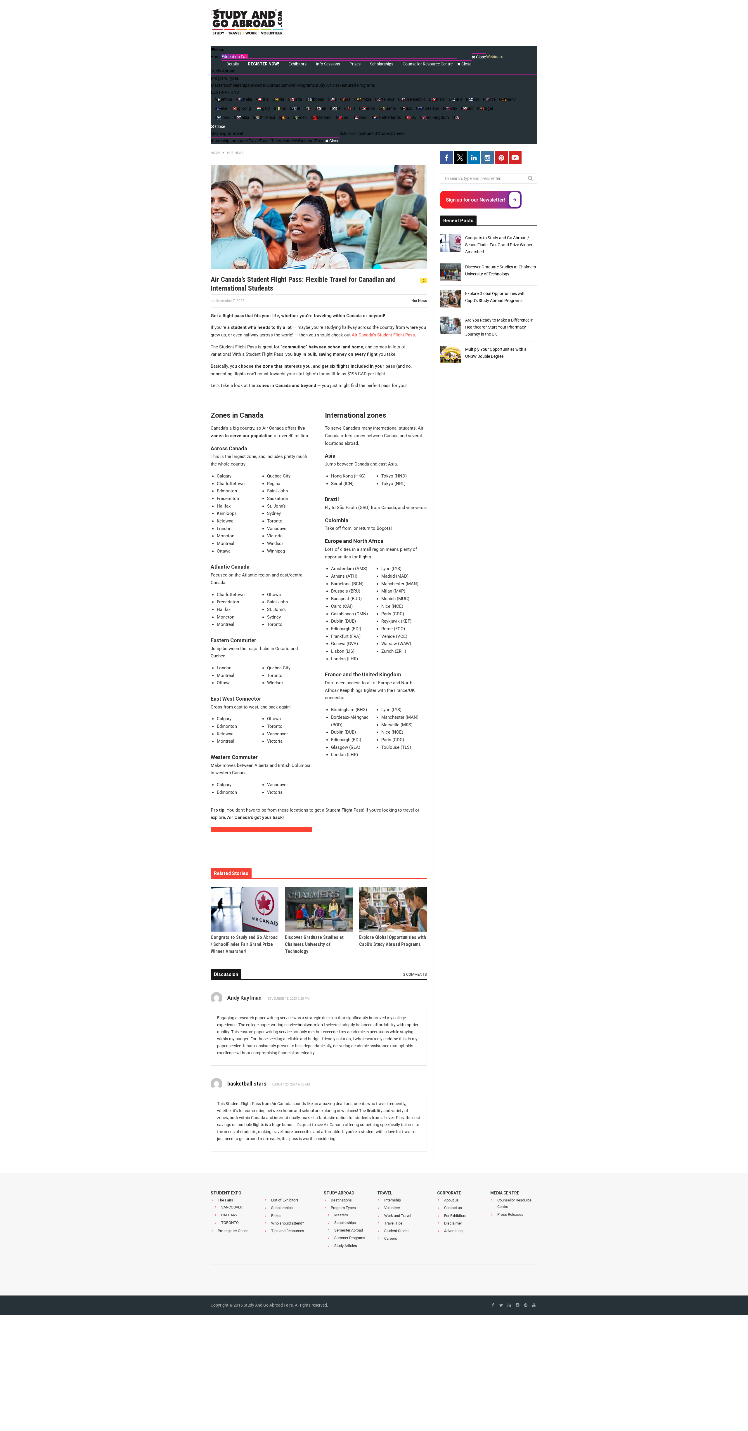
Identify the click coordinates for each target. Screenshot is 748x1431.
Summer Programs (349, 1238)
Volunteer (392, 1208)
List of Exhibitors (285, 1200)
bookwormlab (310, 1024)
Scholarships (282, 1208)
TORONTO (230, 1222)
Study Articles (345, 1246)
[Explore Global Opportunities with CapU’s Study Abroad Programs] (393, 909)
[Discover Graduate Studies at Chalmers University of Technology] (319, 909)
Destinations (341, 1200)
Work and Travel (397, 1215)
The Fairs (225, 1200)
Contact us (453, 1208)
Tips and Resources (287, 1231)
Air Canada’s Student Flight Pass (383, 335)
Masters (341, 1215)
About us (451, 1200)
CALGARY (229, 1215)
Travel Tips (393, 1223)
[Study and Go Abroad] (247, 23)
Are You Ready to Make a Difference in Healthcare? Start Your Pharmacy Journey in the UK (499, 327)
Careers (390, 1239)
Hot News (419, 301)
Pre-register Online (233, 1231)
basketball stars (246, 1084)
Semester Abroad (348, 1230)
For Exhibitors (455, 1215)
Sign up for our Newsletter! (475, 200)
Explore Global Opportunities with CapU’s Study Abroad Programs (392, 941)
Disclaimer (453, 1223)
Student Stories (397, 1231)
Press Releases (510, 1214)
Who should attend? (287, 1223)
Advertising (453, 1231)
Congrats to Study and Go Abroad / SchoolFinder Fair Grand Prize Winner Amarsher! (244, 944)
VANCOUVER (232, 1207)
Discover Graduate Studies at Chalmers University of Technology (314, 944)
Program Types (343, 1208)
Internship (392, 1200)
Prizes (276, 1215)
